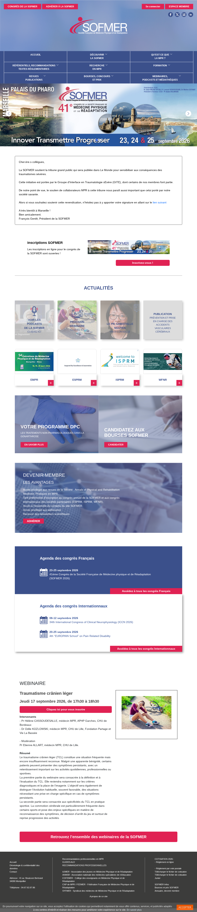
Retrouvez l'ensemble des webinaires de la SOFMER (98, 837)
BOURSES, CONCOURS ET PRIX (97, 78)
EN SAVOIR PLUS (34, 444)
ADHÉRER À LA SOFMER (60, 6)
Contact (13, 872)
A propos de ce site (99, 896)
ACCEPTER (185, 907)
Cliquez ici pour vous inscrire (66, 709)
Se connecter (153, 6)
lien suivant (159, 202)
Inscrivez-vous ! (142, 262)
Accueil (13, 862)
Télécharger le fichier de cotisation (171, 872)
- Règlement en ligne (164, 862)
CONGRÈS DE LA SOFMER (22, 6)
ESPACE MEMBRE (179, 6)
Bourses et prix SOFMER (167, 887)
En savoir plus (134, 910)
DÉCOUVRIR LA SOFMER (97, 56)
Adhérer (33, 521)
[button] (188, 113)
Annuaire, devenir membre (167, 891)
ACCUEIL (35, 54)
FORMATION (160, 65)
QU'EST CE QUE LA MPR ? (160, 56)
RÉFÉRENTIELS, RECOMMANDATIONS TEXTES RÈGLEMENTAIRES (34, 67)
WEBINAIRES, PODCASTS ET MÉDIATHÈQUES (160, 78)
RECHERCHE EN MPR (96, 67)
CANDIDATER (116, 444)
